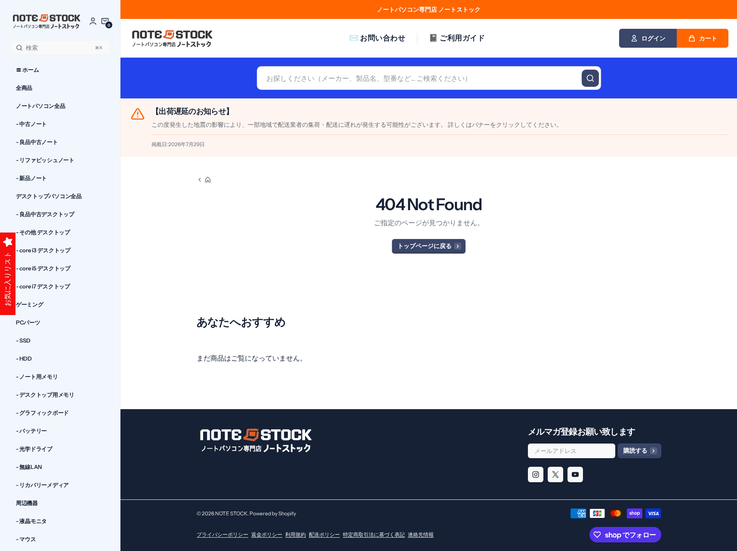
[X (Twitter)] (555, 474)
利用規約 (295, 534)
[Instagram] (535, 474)
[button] (105, 21)
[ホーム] (204, 179)
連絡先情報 (421, 534)
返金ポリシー (266, 534)
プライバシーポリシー (222, 534)
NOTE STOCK (231, 513)
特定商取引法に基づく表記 (374, 534)
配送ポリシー (324, 534)
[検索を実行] (590, 78)
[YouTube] (575, 474)
